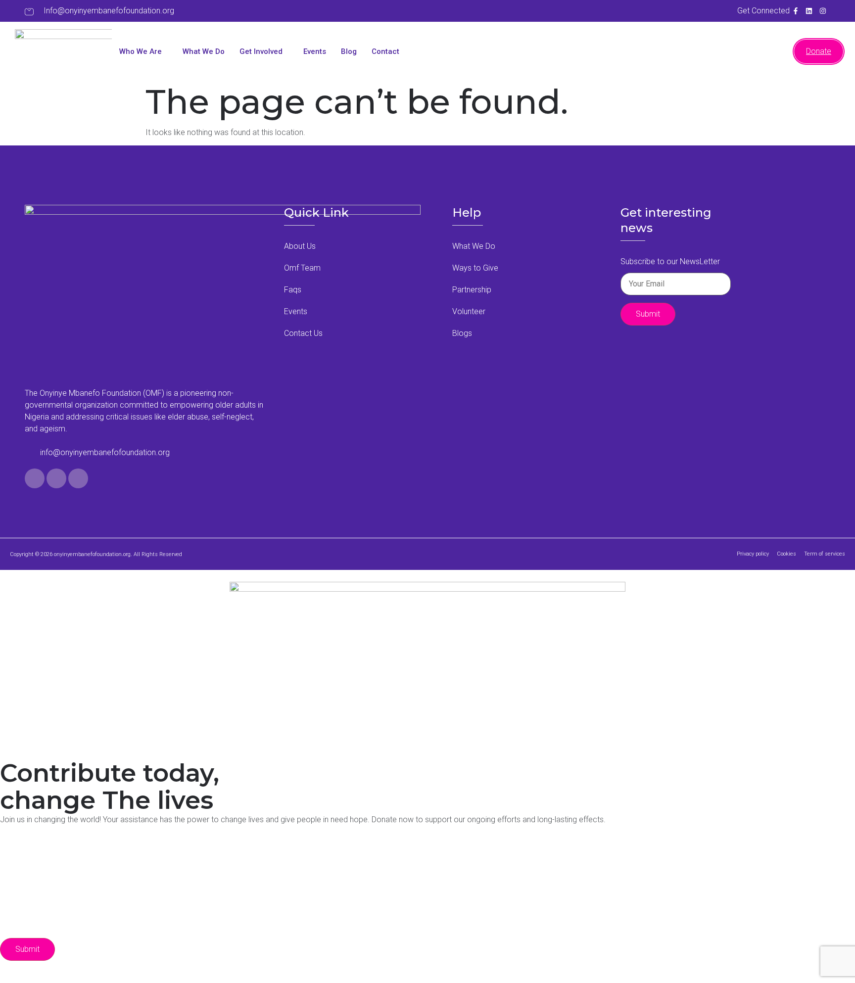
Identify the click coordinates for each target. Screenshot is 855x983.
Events (314, 51)
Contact (385, 51)
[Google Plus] (78, 478)
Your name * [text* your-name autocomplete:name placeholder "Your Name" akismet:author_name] (149, 853)
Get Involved (261, 51)
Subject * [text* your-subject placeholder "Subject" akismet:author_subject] (112, 899)
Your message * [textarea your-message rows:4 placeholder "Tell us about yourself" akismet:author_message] (162, 923)
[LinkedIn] (56, 478)
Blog (349, 51)
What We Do (204, 51)
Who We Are (140, 51)
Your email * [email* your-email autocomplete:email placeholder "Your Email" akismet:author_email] (149, 876)
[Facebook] (35, 478)
